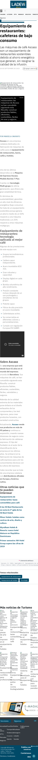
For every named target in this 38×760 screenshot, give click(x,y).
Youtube (16, 739)
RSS (29, 757)
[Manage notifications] (33, 756)
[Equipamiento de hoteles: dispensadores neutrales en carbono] (34, 620)
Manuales (21, 14)
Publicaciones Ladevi (24, 727)
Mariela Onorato (12, 136)
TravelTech (10, 726)
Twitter (16, 726)
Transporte (10, 729)
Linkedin (16, 736)
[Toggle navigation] (4, 11)
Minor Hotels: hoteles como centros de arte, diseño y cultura (12, 520)
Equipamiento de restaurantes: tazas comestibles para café (10, 499)
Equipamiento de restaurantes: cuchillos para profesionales (6, 673)
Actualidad (3, 726)
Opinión (9, 739)
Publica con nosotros (26, 748)
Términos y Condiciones (7, 756)
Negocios (28, 14)
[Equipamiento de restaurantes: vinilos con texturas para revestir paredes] (34, 660)
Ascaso (15, 424)
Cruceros (10, 736)
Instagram (17, 733)
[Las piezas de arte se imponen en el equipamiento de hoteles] (4, 619)
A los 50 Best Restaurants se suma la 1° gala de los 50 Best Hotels (11, 510)
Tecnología (24, 580)
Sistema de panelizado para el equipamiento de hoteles (26, 677)
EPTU (15, 14)
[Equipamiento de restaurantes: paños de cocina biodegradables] (14, 662)
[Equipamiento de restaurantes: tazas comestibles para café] (14, 618)
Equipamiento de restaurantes (11, 576)
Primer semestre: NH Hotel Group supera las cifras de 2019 (12, 543)
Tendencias (10, 733)
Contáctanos (26, 753)
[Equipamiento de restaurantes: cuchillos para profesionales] (4, 659)
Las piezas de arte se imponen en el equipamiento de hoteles (6, 639)
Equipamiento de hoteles (9, 580)
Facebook (17, 729)
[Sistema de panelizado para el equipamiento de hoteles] (24, 660)
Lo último (9, 14)
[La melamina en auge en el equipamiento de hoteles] (24, 619)
